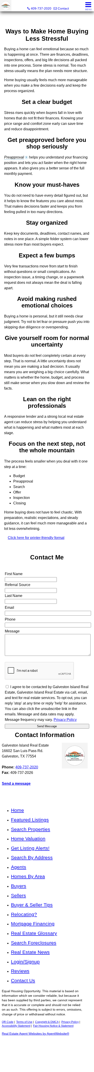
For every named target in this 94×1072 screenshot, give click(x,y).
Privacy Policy (70, 1022)
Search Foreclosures (33, 942)
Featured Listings (30, 819)
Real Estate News (30, 952)
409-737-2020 (26, 767)
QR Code (7, 1022)
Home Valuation (28, 838)
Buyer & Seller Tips (32, 904)
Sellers (18, 895)
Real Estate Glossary (34, 933)
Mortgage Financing (33, 923)
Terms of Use (24, 1022)
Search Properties (30, 829)
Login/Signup (25, 961)
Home (17, 810)
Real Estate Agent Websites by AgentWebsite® (35, 1033)
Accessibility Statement (16, 1025)
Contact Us (23, 980)
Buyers (18, 885)
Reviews (20, 971)
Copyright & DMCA (47, 1022)
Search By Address (32, 857)
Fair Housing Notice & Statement (53, 1025)
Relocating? (24, 914)
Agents (18, 867)
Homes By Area (28, 876)
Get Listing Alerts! (30, 848)
